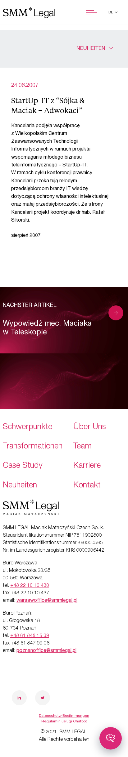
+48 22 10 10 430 (29, 585)
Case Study (23, 466)
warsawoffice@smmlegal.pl (46, 600)
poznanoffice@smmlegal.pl (46, 651)
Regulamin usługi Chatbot (64, 721)
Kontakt (87, 486)
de (111, 12)
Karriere (87, 466)
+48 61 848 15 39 (29, 636)
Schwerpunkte (27, 427)
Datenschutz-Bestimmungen (64, 716)
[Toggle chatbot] (110, 738)
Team (82, 447)
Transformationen (32, 447)
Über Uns (89, 427)
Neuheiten (90, 48)
